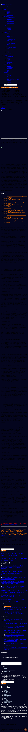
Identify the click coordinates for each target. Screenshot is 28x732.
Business (9, 19)
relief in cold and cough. (8, 533)
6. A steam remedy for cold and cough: (15, 209)
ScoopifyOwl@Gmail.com (9, 524)
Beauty (8, 11)
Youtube (9, 80)
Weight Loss (10, 36)
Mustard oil (19, 531)
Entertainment (10, 21)
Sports (8, 71)
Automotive (10, 15)
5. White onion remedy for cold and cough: (16, 206)
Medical (9, 54)
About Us (6, 668)
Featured (9, 27)
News (5, 55)
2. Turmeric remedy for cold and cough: (15, 199)
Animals (9, 12)
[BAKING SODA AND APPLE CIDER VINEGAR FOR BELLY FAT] (14, 579)
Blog (5, 9)
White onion (22, 534)
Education (6, 16)
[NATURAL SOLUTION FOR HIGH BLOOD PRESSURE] (15, 636)
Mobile (8, 58)
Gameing (9, 29)
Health (5, 32)
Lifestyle (6, 45)
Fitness (8, 41)
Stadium (9, 66)
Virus (8, 74)
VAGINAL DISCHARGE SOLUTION (15, 623)
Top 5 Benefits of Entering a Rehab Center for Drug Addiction (15, 631)
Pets (8, 70)
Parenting (9, 62)
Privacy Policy (7, 671)
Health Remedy (11, 39)
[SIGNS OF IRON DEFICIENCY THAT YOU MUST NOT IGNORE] (14, 596)
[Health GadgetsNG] (6, 4)
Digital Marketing (11, 17)
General (6, 25)
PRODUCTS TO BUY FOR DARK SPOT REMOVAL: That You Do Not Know (14, 591)
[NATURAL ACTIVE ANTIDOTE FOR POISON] (15, 645)
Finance (9, 28)
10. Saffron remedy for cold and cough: (15, 218)
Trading (9, 75)
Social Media (10, 63)
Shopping (9, 68)
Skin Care (9, 44)
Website (9, 82)
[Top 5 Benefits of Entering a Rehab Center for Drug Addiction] (15, 627)
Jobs (8, 51)
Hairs (8, 35)
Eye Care (9, 40)
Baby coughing (6, 529)
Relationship (10, 67)
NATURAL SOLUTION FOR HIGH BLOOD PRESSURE (15, 640)
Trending (6, 72)
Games (8, 31)
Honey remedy (10, 531)
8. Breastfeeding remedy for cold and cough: (16, 212)
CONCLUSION (7, 222)
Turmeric (8, 534)
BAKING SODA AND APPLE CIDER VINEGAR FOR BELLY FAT (12, 582)
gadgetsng (3, 108)
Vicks (15, 534)
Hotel (8, 48)
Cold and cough (16, 529)
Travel (8, 76)
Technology (10, 78)
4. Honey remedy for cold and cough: (15, 204)
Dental (8, 37)
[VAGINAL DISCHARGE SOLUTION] (15, 620)
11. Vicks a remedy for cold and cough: (15, 220)
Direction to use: (7, 198)
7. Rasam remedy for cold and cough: (15, 210)
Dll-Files (9, 20)
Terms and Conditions (9, 670)
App (8, 13)
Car (8, 24)
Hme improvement (11, 47)
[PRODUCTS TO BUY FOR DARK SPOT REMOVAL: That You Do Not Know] (14, 587)
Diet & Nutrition (11, 43)
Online (8, 59)
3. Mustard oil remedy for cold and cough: (16, 202)
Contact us (6, 7)
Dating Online (10, 23)
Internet (9, 50)
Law (8, 52)
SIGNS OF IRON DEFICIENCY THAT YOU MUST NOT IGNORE (13, 600)
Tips (5, 64)
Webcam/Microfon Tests (13, 79)
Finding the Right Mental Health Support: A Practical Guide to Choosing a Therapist (11, 573)
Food (8, 33)
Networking (10, 56)
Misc (8, 60)
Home (5, 8)
